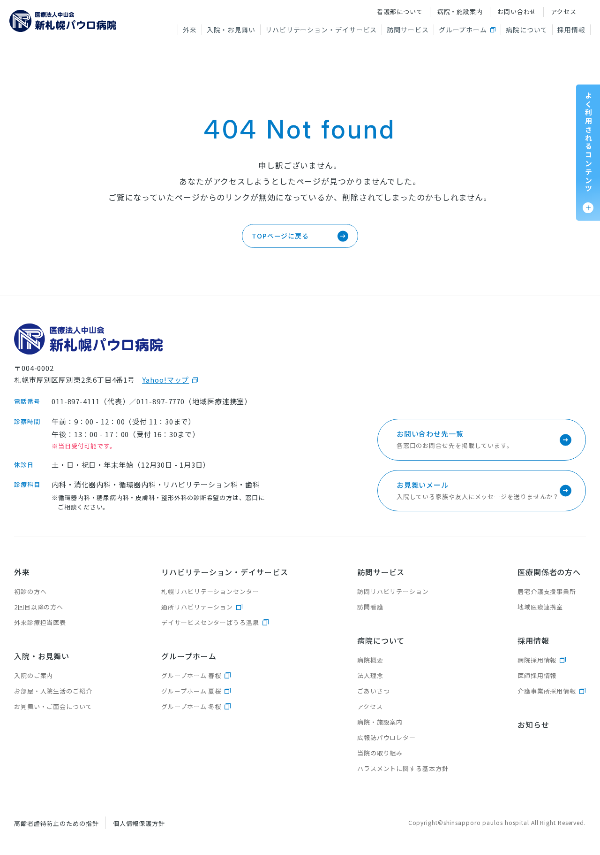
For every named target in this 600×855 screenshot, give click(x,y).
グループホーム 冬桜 (191, 706)
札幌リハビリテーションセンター (210, 591)
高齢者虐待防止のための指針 (56, 823)
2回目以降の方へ (38, 606)
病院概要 (370, 659)
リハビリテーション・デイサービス (321, 29)
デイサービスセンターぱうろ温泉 (210, 622)
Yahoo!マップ (165, 380)
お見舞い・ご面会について (53, 706)
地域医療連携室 (540, 606)
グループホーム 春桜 (191, 675)
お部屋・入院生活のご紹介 (53, 690)
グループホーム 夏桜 (191, 690)
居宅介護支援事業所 (547, 591)
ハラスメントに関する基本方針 (403, 768)
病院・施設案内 (460, 11)
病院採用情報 (537, 659)
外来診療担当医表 (40, 622)
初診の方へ (30, 591)
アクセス (564, 11)
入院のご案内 (33, 675)
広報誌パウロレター (386, 737)
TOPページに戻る (280, 235)
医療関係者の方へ (549, 572)
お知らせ (533, 724)
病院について (527, 29)
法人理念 (370, 675)
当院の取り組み (380, 752)
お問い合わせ (516, 11)
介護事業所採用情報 (547, 690)
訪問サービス (407, 29)
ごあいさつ (373, 690)
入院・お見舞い (231, 29)
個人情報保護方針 (139, 823)
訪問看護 (370, 606)
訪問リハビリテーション (393, 591)
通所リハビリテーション (197, 606)
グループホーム (463, 29)
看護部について (399, 11)
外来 (190, 29)
